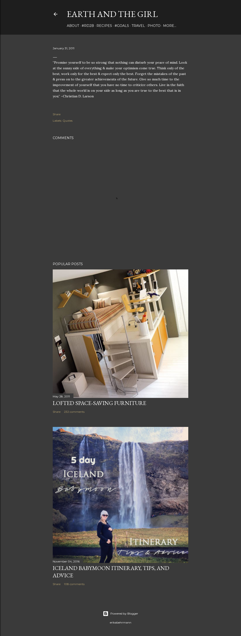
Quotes (67, 120)
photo (154, 26)
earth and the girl (112, 14)
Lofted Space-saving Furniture (99, 403)
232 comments (74, 411)
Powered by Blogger (124, 613)
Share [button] (56, 114)
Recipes (104, 26)
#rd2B (88, 26)
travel (138, 26)
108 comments (74, 584)
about (73, 26)
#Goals (122, 26)
